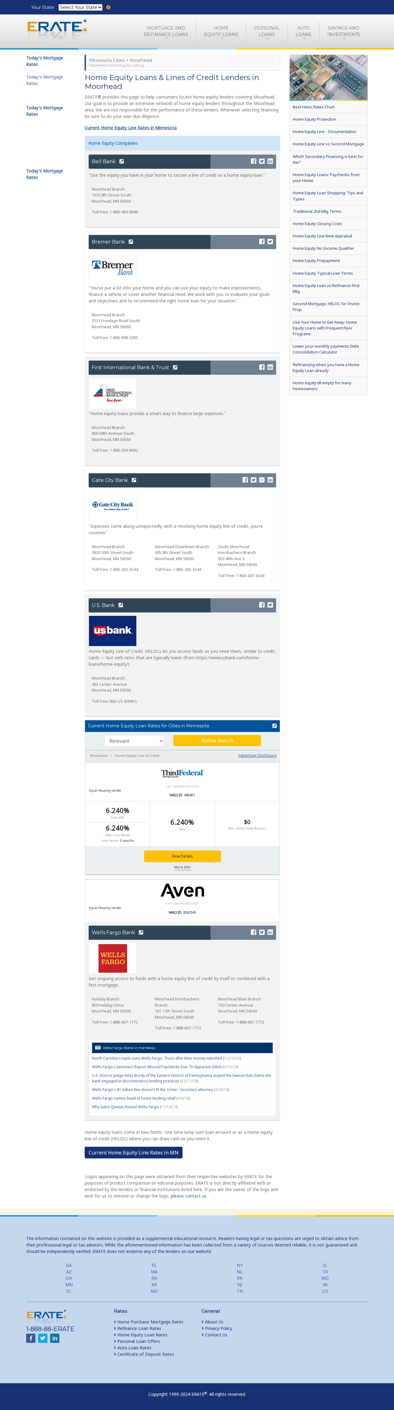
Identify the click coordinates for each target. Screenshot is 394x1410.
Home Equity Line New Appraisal (322, 236)
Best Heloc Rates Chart (314, 107)
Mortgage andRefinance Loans (166, 31)
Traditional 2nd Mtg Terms (317, 211)
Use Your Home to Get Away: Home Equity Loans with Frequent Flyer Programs (325, 328)
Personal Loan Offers (138, 1341)
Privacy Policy (218, 1328)
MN (69, 1284)
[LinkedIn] (270, 161)
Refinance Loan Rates (138, 1328)
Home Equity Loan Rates (141, 1335)
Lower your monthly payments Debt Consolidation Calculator (326, 349)
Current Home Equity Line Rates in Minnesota (131, 128)
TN (240, 1291)
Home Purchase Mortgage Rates (149, 1322)
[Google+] (262, 480)
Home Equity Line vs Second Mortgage (328, 144)
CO (325, 1291)
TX (325, 1272)
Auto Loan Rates (133, 1348)
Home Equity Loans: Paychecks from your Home (326, 177)
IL (325, 1265)
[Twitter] (262, 161)
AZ (69, 1272)
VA (325, 1284)
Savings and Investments (343, 31)
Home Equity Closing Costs (317, 223)
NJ (239, 1284)
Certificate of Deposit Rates (145, 1354)
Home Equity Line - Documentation (324, 131)
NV (154, 1278)
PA (239, 1278)
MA (154, 1272)
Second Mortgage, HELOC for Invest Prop (326, 306)
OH (69, 1278)
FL (154, 1265)
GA (69, 1265)
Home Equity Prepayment (316, 260)
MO (154, 1291)
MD (325, 1278)
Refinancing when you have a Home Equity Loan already (326, 367)
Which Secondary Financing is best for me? (328, 159)
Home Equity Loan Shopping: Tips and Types (328, 195)
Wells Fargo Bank (114, 932)
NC (240, 1272)
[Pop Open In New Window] (272, 726)
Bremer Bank (109, 242)
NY (240, 1265)
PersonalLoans (267, 31)
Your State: (43, 7)
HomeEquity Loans (221, 31)
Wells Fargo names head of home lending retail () (141, 1098)
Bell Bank (104, 161)
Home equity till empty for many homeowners (322, 385)
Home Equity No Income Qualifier (323, 248)
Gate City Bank (110, 480)
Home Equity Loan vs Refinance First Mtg (326, 288)
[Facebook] (253, 161)
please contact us (189, 1196)
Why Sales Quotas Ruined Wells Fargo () (134, 1106)
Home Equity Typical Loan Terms (323, 273)
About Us (213, 1322)
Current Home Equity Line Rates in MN (134, 1152)
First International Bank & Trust (131, 367)
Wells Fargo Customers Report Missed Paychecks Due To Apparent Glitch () (165, 1066)
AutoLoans (304, 31)
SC (68, 1291)
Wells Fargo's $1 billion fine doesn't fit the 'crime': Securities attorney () (160, 1089)
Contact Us (215, 1335)
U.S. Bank (104, 605)
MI (154, 1284)
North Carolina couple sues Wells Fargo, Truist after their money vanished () (166, 1058)
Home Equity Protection (314, 119)
